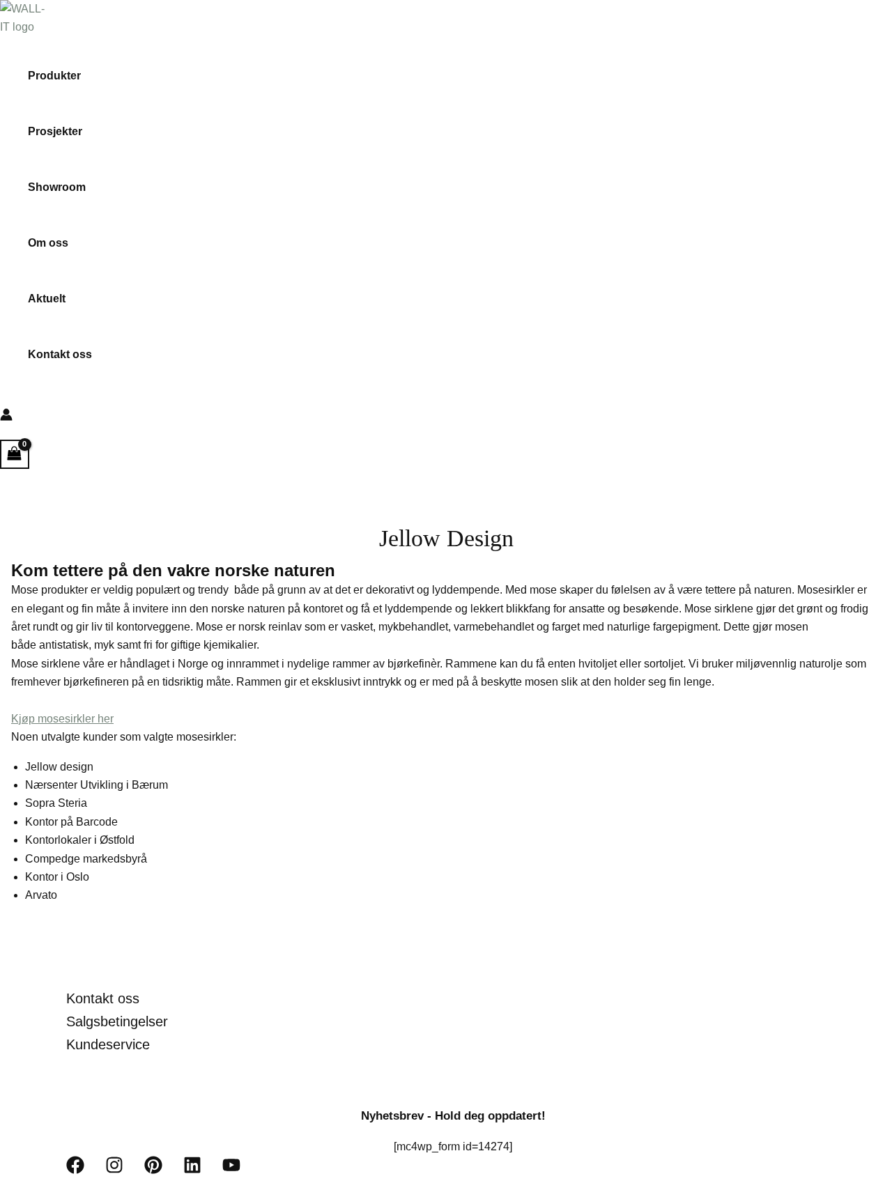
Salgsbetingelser (117, 1021)
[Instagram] (114, 1170)
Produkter (54, 76)
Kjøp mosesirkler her (62, 719)
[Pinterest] (153, 1170)
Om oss (48, 243)
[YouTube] (231, 1170)
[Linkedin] (192, 1170)
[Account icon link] (6, 417)
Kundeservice (108, 1044)
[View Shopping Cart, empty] (14, 454)
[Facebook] (75, 1170)
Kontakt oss (60, 354)
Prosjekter (55, 131)
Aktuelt (47, 298)
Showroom (57, 187)
